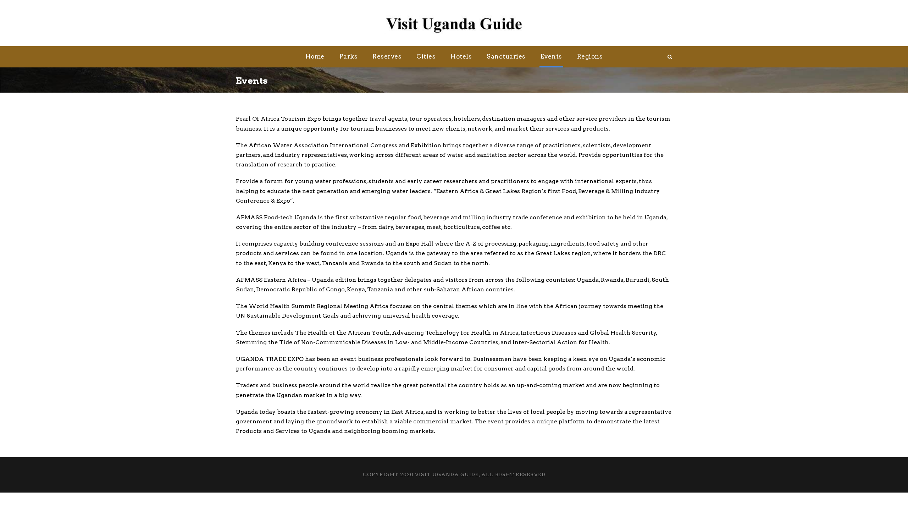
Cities (426, 56)
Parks (348, 56)
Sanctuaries (506, 56)
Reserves (387, 56)
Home (315, 56)
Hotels (461, 56)
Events (551, 56)
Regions (590, 56)
